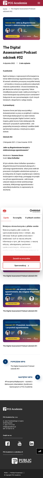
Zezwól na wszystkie (21, 258)
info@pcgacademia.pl (9, 427)
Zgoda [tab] (6, 218)
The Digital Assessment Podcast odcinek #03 (20, 311)
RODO (6, 473)
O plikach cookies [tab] (32, 218)
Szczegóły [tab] (17, 218)
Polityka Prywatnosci (16, 473)
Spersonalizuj (20, 265)
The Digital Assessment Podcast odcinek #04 (20, 276)
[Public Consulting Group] (21, 463)
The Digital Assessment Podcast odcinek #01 (20, 346)
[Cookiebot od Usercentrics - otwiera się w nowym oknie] (30, 211)
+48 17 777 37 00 (10, 425)
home (5, 9)
